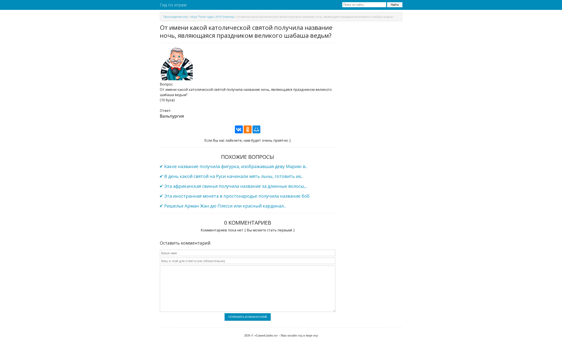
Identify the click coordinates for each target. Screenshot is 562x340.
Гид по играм (173, 5)
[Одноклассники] (248, 129)
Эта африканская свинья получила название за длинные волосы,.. (235, 186)
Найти (395, 4)
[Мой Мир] (256, 129)
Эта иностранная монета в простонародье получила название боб (237, 196)
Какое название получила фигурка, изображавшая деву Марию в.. (236, 166)
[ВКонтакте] (239, 129)
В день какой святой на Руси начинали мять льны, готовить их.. (233, 176)
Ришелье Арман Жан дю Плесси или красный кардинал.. (225, 206)
